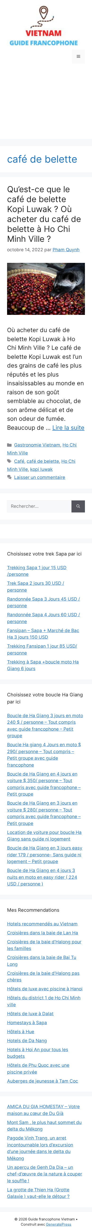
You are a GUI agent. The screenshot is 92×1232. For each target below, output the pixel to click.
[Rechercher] (78, 506)
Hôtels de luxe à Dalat (30, 1013)
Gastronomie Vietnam (37, 445)
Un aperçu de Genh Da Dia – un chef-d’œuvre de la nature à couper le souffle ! (44, 1174)
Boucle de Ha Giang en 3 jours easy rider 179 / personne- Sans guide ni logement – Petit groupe (44, 854)
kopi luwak (41, 469)
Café (19, 461)
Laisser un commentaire (39, 477)
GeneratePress (58, 1224)
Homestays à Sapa (27, 1022)
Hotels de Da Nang (27, 1040)
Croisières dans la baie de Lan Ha (42, 933)
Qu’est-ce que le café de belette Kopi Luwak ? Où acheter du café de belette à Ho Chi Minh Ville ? (44, 214)
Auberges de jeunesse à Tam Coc (42, 1081)
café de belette (43, 461)
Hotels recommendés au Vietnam (42, 924)
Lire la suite (68, 427)
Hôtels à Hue (20, 1031)
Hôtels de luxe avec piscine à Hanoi (45, 989)
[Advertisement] (46, 105)
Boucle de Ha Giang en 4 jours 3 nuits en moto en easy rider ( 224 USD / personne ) (42, 877)
